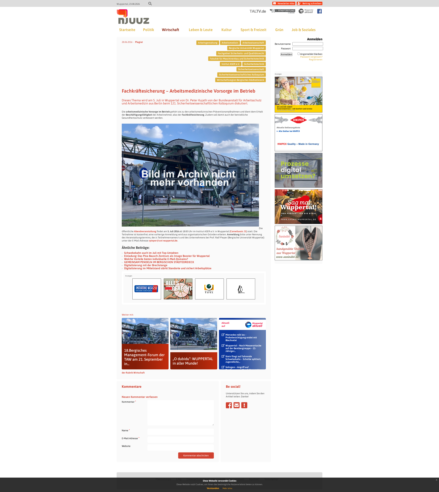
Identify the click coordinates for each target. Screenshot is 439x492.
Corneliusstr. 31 (238, 231)
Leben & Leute (201, 29)
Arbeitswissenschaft (253, 42)
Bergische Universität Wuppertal (246, 48)
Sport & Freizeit (253, 29)
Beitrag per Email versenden (237, 405)
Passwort (286, 48)
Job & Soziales (304, 29)
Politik (148, 29)
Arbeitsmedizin (230, 42)
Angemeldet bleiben (311, 54)
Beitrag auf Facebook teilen (229, 405)
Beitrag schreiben (312, 3)
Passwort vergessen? (311, 56)
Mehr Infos (227, 488)
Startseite (127, 29)
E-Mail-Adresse (130, 438)
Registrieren (315, 59)
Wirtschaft (170, 29)
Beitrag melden (244, 405)
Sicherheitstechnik (254, 64)
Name (126, 430)
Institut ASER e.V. (231, 64)
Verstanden (213, 488)
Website (126, 446)
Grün (279, 29)
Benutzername (283, 44)
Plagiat (139, 42)
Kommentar (129, 401)
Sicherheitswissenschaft (251, 69)
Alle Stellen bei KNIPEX (288, 131)
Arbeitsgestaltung (207, 42)
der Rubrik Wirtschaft (133, 372)
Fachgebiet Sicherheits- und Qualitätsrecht (241, 53)
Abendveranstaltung (145, 231)
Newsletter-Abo (286, 3)
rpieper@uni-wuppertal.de (163, 240)
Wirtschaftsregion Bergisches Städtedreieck (240, 80)
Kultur (226, 29)
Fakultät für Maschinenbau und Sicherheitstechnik (237, 58)
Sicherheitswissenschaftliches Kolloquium (241, 74)
